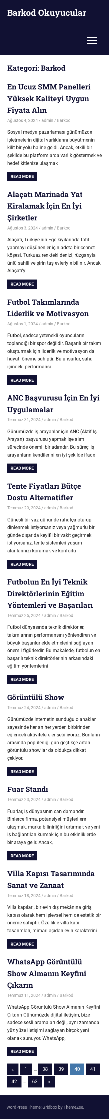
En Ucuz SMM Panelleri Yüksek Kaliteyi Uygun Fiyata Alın (49, 98)
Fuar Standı (27, 789)
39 (61, 1069)
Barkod (64, 120)
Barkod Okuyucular (46, 12)
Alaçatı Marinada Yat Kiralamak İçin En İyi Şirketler (45, 206)
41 (93, 1069)
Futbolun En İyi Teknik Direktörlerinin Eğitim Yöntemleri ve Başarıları (50, 593)
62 (35, 1081)
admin (47, 120)
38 (45, 1069)
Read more (22, 176)
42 (14, 1081)
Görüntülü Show (35, 697)
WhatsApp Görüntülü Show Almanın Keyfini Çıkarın (46, 973)
